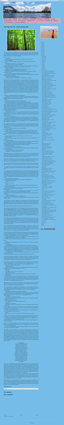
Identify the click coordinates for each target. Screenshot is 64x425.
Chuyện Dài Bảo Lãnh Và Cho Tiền (46, 87)
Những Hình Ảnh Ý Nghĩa (31, 20)
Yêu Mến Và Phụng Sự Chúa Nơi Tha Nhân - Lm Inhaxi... (49, 97)
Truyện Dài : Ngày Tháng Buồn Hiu (20, 22)
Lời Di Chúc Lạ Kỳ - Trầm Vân (46, 78)
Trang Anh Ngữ (56, 20)
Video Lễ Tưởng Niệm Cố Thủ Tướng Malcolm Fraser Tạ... (49, 73)
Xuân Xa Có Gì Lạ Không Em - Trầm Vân (47, 150)
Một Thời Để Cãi (44, 167)
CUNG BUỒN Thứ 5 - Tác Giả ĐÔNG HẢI (47, 192)
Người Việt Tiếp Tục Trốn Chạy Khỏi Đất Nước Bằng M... (49, 85)
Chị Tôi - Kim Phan (44, 98)
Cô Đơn (43, 189)
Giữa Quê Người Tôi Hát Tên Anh (46, 144)
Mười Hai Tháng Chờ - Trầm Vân (46, 100)
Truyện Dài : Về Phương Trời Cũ (9, 22)
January (43, 222)
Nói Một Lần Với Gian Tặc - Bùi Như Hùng (47, 175)
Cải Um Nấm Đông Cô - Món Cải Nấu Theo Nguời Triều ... (49, 161)
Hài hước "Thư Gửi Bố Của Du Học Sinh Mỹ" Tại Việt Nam (49, 111)
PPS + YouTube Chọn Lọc (22, 20)
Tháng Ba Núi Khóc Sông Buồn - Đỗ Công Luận (48, 119)
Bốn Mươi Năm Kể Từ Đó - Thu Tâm (46, 143)
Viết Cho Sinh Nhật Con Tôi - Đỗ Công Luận (47, 218)
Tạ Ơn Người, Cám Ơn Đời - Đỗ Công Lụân (47, 137)
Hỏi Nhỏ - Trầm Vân (44, 188)
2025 (42, 43)
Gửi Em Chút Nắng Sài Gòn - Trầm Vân (47, 91)
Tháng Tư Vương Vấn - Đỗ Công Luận (47, 110)
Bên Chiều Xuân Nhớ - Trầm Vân (46, 117)
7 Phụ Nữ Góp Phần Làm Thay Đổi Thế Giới (47, 195)
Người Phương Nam (11, 4)
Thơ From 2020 (41, 20)
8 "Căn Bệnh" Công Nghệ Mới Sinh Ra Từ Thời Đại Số (49, 200)
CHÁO (42, 142)
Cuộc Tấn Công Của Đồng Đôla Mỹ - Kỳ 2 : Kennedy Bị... (49, 125)
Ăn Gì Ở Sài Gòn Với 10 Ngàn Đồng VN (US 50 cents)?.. (49, 205)
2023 (42, 45)
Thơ (37, 20)
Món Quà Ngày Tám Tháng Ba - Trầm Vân (47, 212)
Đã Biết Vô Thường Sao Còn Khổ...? (46, 169)
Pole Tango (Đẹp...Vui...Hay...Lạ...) (46, 135)
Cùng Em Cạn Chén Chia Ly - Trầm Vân (47, 186)
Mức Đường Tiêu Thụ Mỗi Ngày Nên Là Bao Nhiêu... (48, 156)
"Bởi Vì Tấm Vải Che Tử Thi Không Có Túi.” (47, 162)
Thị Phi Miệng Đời (44, 206)
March (43, 67)
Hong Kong (43, 68)
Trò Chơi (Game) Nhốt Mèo (45, 74)
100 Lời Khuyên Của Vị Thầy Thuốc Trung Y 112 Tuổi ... (49, 180)
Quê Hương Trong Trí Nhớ (45, 213)
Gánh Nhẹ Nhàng (44, 199)
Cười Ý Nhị (15, 20)
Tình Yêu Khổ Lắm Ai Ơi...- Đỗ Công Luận (47, 214)
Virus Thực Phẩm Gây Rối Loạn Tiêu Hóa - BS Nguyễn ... (49, 219)
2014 (42, 223)
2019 (42, 50)
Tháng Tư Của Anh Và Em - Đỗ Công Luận (47, 99)
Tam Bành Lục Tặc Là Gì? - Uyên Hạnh (47, 187)
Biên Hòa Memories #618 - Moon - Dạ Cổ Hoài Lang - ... (49, 181)
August (43, 61)
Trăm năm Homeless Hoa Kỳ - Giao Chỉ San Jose (48, 72)
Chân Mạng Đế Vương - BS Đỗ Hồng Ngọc (47, 154)
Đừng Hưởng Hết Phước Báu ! (45, 118)
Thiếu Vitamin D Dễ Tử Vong (45, 81)
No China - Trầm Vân (44, 136)
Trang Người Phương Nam (8, 20)
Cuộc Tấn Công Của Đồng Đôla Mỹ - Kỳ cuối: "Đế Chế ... (49, 122)
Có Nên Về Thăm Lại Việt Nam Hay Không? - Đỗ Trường (49, 80)
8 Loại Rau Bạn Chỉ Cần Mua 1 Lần (46, 129)
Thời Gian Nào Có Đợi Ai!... (45, 106)
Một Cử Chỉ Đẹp (44, 149)
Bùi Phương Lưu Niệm (48, 20)
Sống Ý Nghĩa (43, 131)
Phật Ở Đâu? (43, 173)
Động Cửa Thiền (44, 138)
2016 (42, 54)
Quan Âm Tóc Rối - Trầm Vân (45, 208)
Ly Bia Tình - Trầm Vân (45, 105)
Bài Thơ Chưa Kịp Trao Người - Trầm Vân (47, 86)
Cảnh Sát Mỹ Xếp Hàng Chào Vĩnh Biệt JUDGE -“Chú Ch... (49, 211)
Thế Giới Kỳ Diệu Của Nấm (45, 174)
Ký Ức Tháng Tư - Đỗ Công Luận (46, 104)
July (42, 62)
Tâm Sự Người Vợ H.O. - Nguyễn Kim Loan (47, 168)
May (42, 65)
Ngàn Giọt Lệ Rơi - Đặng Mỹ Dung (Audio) (47, 93)
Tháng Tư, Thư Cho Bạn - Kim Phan (46, 112)
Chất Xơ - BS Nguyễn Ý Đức (45, 130)
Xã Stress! (43, 155)
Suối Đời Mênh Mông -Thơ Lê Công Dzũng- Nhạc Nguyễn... (49, 207)
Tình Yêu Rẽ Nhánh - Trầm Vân (46, 193)
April (42, 66)
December (43, 56)
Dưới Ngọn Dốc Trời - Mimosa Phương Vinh (47, 182)
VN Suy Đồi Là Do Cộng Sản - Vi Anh (47, 157)
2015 (42, 55)
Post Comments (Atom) (10, 416)
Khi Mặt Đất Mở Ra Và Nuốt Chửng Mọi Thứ (47, 163)
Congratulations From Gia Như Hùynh (46, 148)
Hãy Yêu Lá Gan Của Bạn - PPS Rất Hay (47, 116)
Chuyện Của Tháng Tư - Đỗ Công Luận (47, 92)
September (43, 60)
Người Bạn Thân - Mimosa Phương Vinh (47, 79)
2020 (42, 49)
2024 (42, 44)
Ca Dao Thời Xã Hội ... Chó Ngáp (46, 124)
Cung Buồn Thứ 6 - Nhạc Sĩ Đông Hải (46, 123)
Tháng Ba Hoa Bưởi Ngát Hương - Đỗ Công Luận (48, 176)
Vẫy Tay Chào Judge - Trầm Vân (46, 201)
